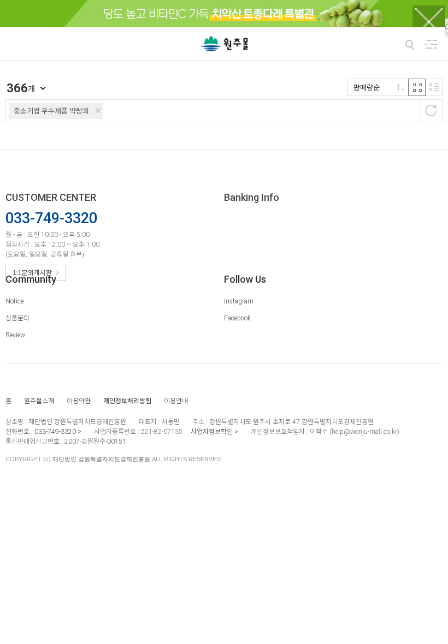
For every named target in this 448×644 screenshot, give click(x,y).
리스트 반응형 (434, 87)
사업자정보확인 (212, 432)
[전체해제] (431, 110)
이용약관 (79, 401)
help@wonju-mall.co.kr (364, 432)
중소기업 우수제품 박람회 (51, 111)
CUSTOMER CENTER (50, 197)
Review (15, 335)
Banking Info (251, 197)
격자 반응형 (417, 87)
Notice (14, 301)
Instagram (239, 301)
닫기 (428, 43)
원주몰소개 (39, 401)
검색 (409, 44)
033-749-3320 (55, 432)
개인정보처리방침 (127, 401)
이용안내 (176, 401)
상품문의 (17, 318)
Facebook (237, 318)
